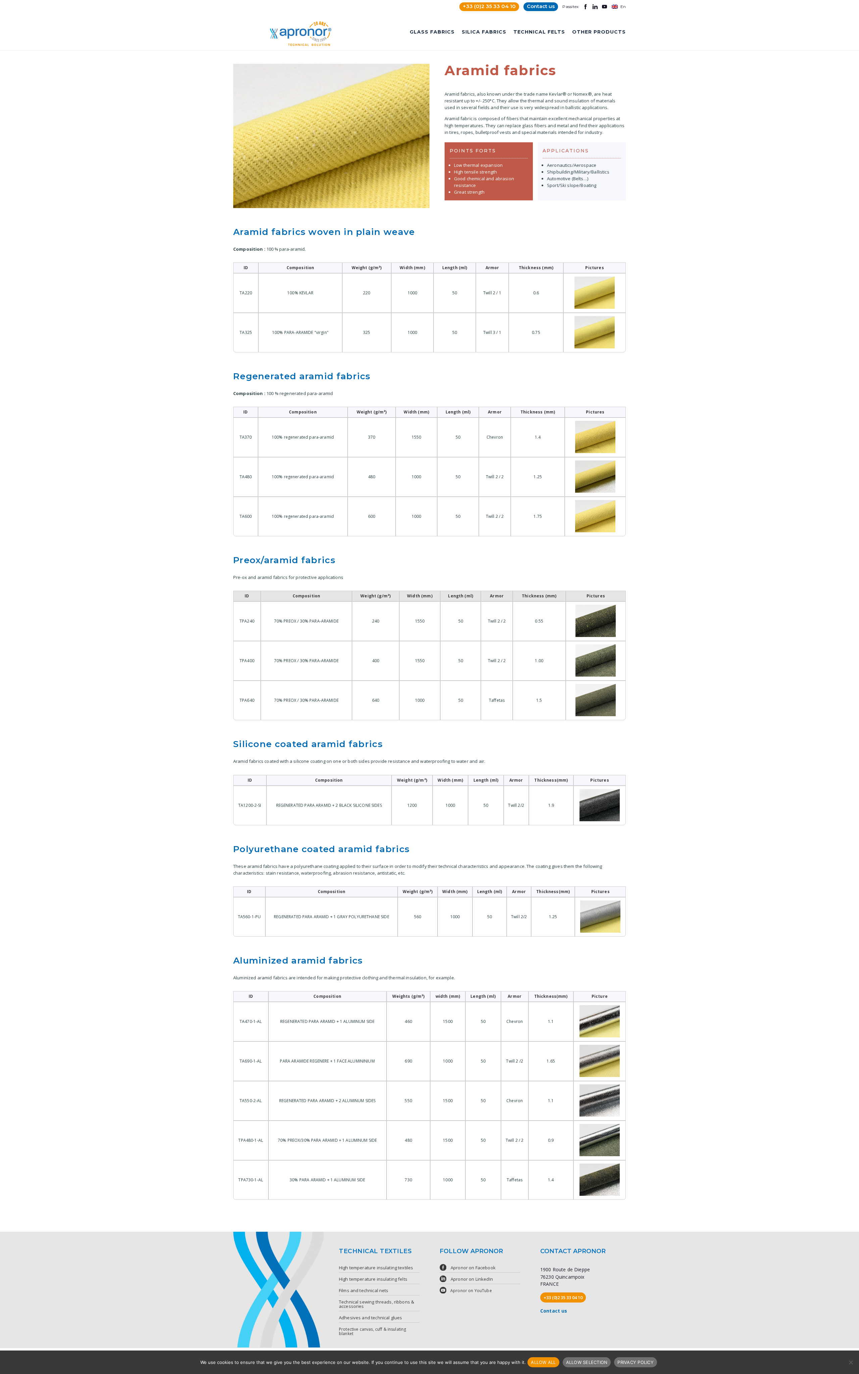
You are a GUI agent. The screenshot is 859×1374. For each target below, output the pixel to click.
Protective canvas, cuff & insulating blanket (372, 1331)
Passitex (570, 6)
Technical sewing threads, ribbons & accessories (376, 1304)
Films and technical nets (364, 1290)
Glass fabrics (432, 32)
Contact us (541, 6)
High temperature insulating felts (373, 1279)
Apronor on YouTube (471, 1290)
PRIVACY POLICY (635, 1362)
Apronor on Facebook (473, 1268)
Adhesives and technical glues (370, 1318)
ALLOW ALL (543, 1362)
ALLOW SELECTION (587, 1362)
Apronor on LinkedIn (472, 1279)
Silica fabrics (484, 32)
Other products (599, 32)
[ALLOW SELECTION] (850, 1362)
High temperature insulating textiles (376, 1268)
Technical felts (539, 32)
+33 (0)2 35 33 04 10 (489, 6)
